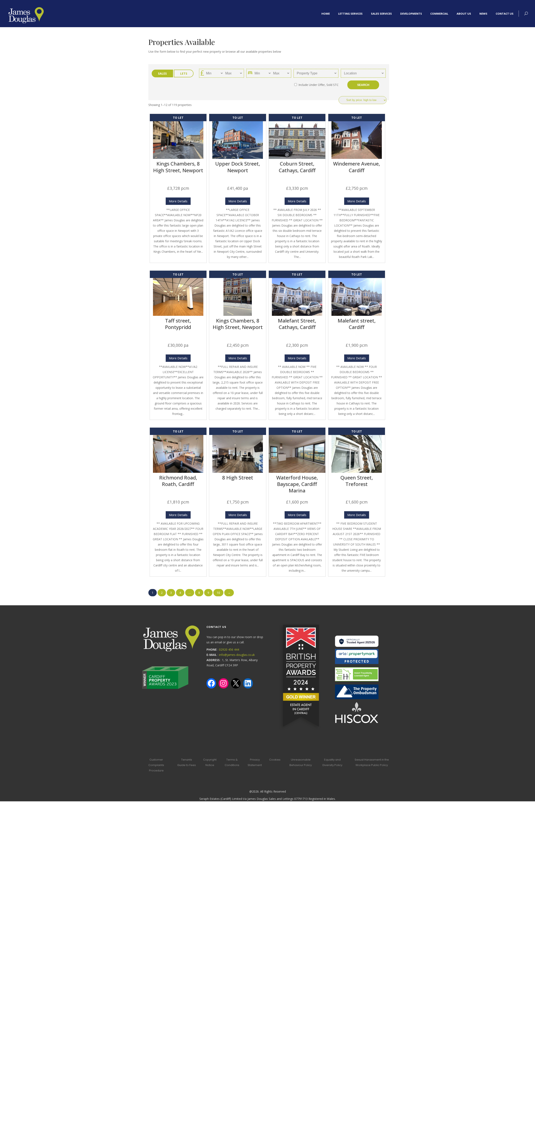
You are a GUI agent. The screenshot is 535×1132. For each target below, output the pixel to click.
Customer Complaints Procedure (156, 765)
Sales (162, 73)
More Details (178, 201)
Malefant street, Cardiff (357, 323)
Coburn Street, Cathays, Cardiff (297, 166)
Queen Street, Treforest (356, 480)
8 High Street (237, 477)
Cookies (274, 760)
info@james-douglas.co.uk (237, 655)
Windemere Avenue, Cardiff (356, 166)
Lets (183, 73)
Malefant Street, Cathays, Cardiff (297, 323)
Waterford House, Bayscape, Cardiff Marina (297, 484)
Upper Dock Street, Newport (237, 166)
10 (218, 593)
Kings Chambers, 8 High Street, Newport (178, 166)
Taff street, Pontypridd (178, 323)
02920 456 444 (229, 649)
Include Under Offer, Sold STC (318, 85)
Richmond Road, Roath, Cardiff (178, 480)
